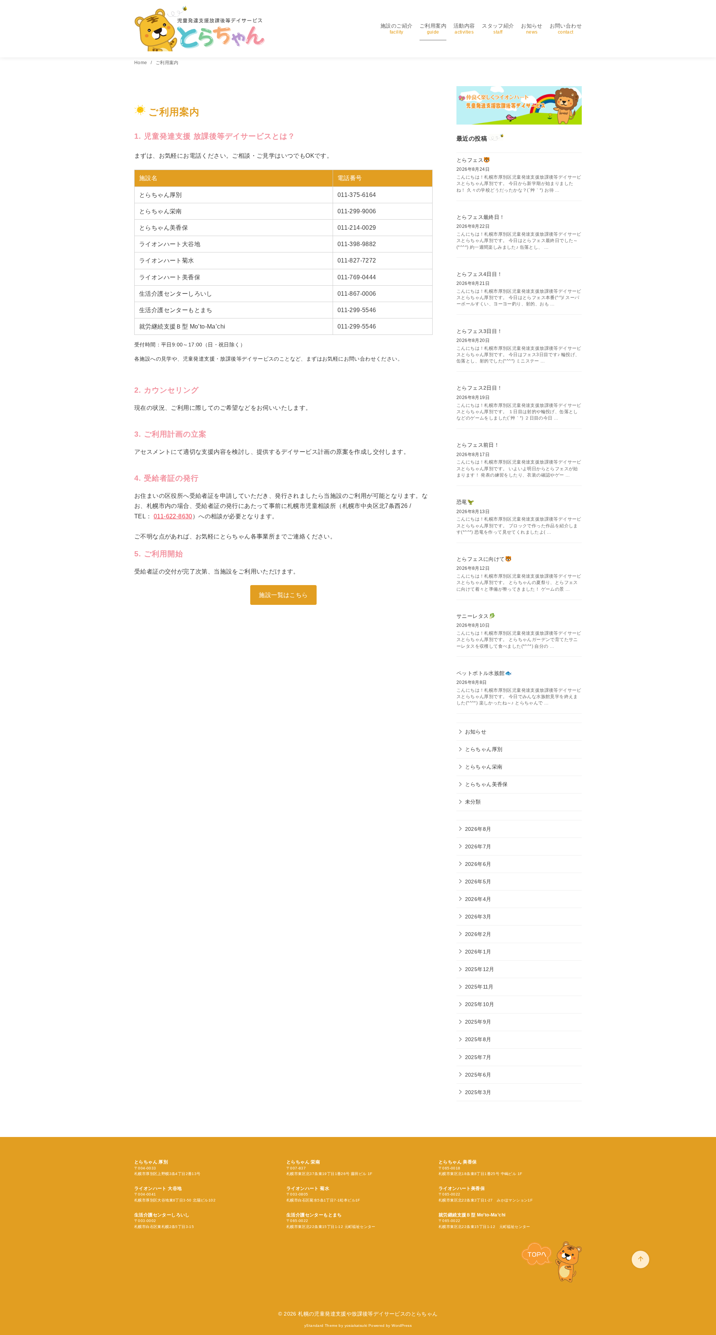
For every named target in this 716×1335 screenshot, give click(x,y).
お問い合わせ (566, 28)
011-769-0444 (356, 277)
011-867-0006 (356, 293)
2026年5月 (478, 882)
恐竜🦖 (465, 502)
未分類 (473, 802)
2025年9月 (478, 1022)
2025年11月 (479, 987)
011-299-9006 (356, 211)
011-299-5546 (356, 310)
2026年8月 (478, 829)
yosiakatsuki (356, 1325)
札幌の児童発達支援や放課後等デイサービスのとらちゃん (367, 1314)
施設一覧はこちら (283, 595)
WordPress (402, 1325)
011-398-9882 (356, 244)
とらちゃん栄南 (484, 767)
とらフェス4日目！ (479, 274)
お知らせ (532, 28)
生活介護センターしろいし (162, 1215)
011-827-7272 (356, 260)
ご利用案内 (433, 28)
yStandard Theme (320, 1325)
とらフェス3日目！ (479, 331)
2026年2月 (478, 934)
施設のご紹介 (396, 28)
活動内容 (464, 28)
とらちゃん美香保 (486, 784)
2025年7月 (478, 1057)
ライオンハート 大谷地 (158, 1188)
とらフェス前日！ (477, 445)
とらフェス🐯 (473, 160)
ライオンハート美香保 (462, 1188)
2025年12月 (479, 969)
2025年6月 (478, 1075)
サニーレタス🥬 (476, 616)
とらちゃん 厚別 (151, 1162)
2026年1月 (478, 952)
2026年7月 (478, 846)
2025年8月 (478, 1039)
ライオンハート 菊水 (307, 1188)
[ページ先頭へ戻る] (640, 1259)
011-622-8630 (173, 516)
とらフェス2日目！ (479, 388)
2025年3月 (478, 1092)
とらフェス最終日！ (480, 217)
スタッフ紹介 (498, 28)
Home (141, 62)
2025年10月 (479, 1004)
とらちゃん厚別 (484, 749)
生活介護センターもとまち (314, 1215)
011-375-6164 (356, 195)
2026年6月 (478, 864)
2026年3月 (478, 917)
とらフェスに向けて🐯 (484, 559)
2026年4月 (478, 899)
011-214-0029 (356, 227)
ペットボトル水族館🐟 (484, 673)
